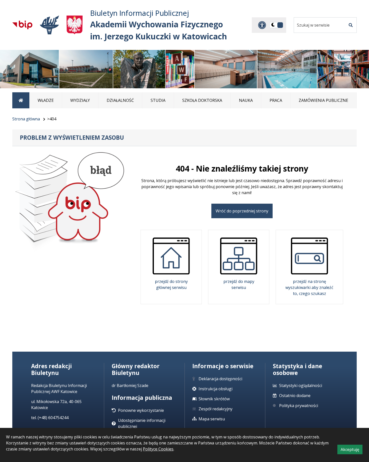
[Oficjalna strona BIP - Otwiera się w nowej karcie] (22, 25)
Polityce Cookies (158, 449)
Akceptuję (351, 450)
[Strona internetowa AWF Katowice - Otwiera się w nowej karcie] (49, 25)
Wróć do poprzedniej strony (242, 211)
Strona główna (26, 119)
